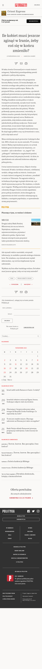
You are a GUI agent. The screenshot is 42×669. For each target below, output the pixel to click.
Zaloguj (37, 5)
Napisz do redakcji (19, 554)
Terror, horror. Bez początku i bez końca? (20, 444)
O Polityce (19, 562)
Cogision (29, 593)
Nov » (10, 380)
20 (27, 368)
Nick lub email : (7, 308)
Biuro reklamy (19, 550)
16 (5, 368)
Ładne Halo (34, 593)
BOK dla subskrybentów (19, 558)
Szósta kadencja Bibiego (18, 461)
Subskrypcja (21, 519)
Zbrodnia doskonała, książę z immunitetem (18, 475)
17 (10, 368)
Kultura (30, 531)
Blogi (30, 538)
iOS (16, 576)
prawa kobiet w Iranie (25, 278)
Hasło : (10, 314)
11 (15, 364)
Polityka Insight (8, 596)
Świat (10, 538)
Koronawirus (9, 531)
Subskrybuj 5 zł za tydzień (20, 498)
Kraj (9, 535)
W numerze (9, 528)
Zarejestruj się (29, 327)
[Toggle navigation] (3, 5)
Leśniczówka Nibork (9, 599)
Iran (11, 278)
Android (20, 576)
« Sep (4, 380)
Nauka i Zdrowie (30, 535)
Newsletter (21, 516)
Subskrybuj (33, 21)
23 (5, 372)
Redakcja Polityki (20, 547)
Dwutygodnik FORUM (9, 593)
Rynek (30, 528)
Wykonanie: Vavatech (28, 596)
